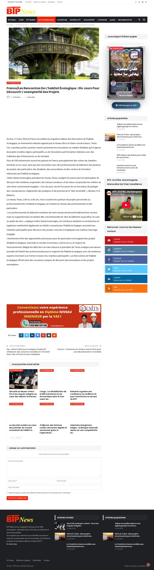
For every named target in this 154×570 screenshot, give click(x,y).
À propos (28, 2)
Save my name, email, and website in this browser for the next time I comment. (40, 493)
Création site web (130, 566)
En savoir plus (12, 544)
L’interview (102, 20)
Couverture (62, 20)
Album (112, 20)
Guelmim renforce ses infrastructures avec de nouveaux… (127, 167)
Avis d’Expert (89, 20)
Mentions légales (39, 2)
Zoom (21, 20)
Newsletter (51, 2)
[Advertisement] (54, 119)
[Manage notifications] (148, 565)
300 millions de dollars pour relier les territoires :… (131, 156)
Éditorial (12, 20)
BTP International (46, 20)
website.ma (143, 566)
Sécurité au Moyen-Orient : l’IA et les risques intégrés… (83, 524)
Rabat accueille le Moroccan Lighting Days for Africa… (129, 125)
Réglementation (125, 20)
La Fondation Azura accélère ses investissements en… (131, 146)
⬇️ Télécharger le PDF (126, 105)
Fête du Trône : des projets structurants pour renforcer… (130, 135)
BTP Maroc (30, 20)
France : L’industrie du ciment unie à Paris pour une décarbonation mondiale (79, 350)
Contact (59, 2)
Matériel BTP (75, 20)
